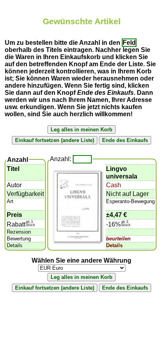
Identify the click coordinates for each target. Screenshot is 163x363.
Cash (113, 185)
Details (114, 245)
